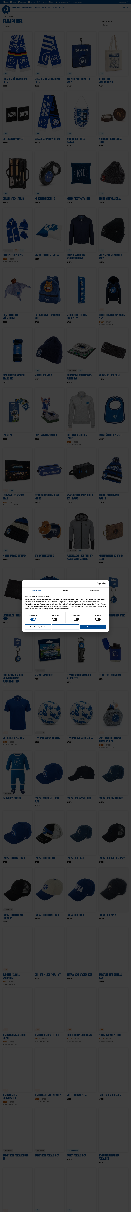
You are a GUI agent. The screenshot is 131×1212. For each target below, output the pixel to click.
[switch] (54, 619)
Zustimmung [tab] (37, 590)
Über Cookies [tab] (94, 590)
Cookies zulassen (93, 627)
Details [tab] (65, 590)
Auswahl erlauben (65, 627)
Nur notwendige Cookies (38, 627)
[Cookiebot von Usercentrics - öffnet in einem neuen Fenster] (98, 583)
